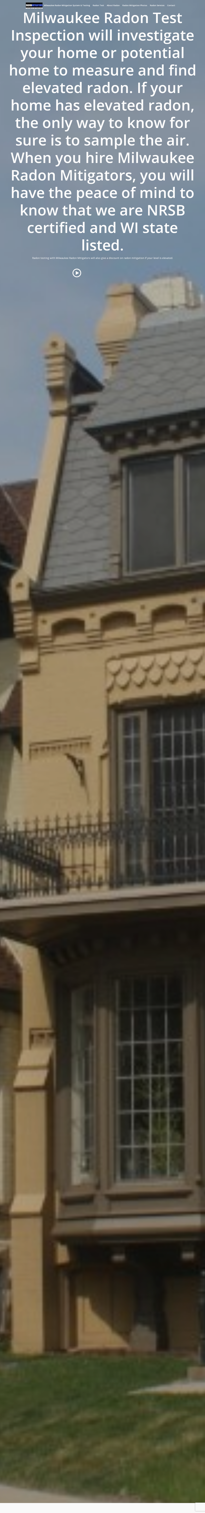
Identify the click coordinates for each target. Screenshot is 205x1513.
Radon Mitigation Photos (134, 5)
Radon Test (98, 5)
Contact (171, 5)
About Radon (113, 5)
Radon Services (157, 5)
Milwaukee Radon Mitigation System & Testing (67, 5)
